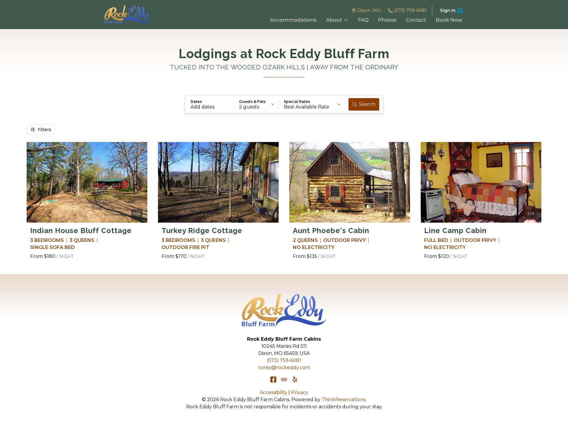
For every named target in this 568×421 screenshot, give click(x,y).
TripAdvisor (284, 379)
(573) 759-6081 (410, 10)
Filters (44, 129)
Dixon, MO (369, 10)
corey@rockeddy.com (284, 367)
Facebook (273, 379)
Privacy (299, 392)
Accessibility (273, 392)
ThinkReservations (343, 399)
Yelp (295, 379)
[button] (209, 104)
